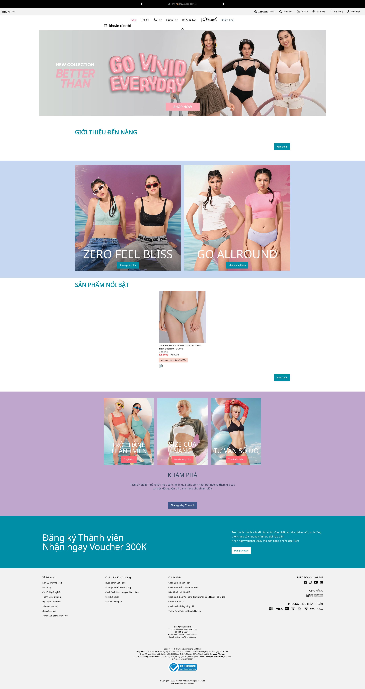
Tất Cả (145, 20)
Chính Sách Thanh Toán (179, 582)
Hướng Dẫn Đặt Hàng (115, 582)
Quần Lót (172, 20)
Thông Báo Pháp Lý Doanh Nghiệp (184, 611)
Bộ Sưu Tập (189, 20)
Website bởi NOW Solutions (182, 683)
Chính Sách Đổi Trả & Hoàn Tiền (183, 587)
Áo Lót (158, 20)
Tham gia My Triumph (182, 505)
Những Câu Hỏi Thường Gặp (118, 587)
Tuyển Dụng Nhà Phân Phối (55, 615)
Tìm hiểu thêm (236, 459)
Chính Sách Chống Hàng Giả (181, 606)
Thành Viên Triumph (51, 596)
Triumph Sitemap (50, 606)
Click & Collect (112, 596)
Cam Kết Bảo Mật (176, 601)
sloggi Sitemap (49, 611)
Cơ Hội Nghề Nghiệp (51, 592)
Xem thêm (282, 146)
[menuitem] (263, 11)
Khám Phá (227, 20)
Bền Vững (46, 587)
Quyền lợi (129, 459)
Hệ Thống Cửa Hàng (51, 601)
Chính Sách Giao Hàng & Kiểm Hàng (122, 592)
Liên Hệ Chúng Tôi (113, 601)
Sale (133, 20)
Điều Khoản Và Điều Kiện (179, 592)
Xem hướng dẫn (182, 459)
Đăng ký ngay (241, 550)
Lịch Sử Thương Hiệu (52, 582)
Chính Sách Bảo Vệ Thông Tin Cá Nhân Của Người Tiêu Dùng (196, 596)
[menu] (266, 11)
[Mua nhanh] (202, 343)
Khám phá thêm (127, 265)
